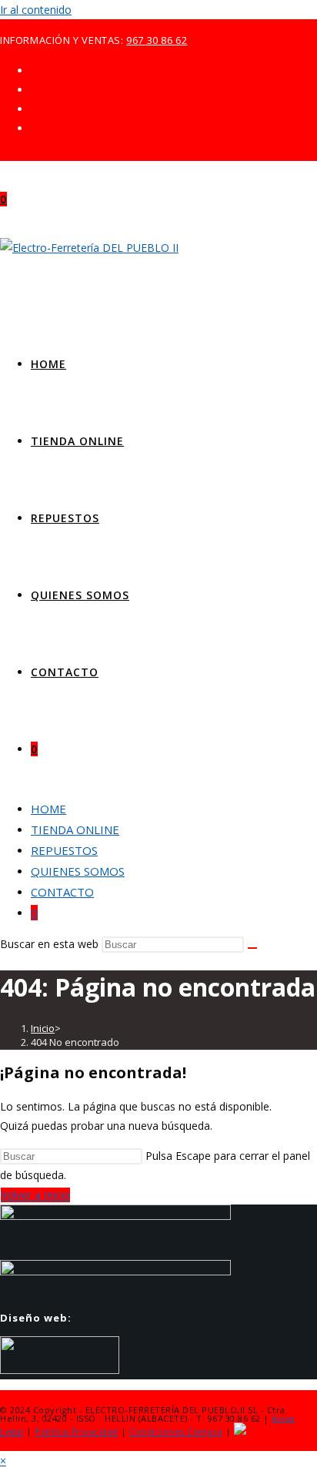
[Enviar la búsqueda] (252, 948)
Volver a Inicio (35, 1195)
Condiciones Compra (175, 1431)
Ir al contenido (36, 9)
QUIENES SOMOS (78, 871)
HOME (48, 808)
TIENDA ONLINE (75, 829)
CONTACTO (62, 892)
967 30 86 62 (156, 40)
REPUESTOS (64, 850)
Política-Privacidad (76, 1431)
